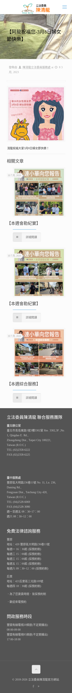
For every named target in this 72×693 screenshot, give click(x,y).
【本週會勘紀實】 (23, 223)
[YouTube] (39, 686)
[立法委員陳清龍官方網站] (36, 7)
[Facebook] (33, 686)
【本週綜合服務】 (23, 384)
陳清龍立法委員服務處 (37, 67)
